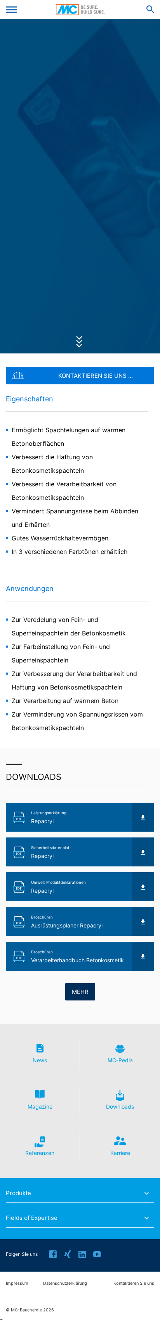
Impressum (17, 1283)
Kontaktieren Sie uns (133, 1283)
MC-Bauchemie (80, 9)
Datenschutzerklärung (65, 1283)
